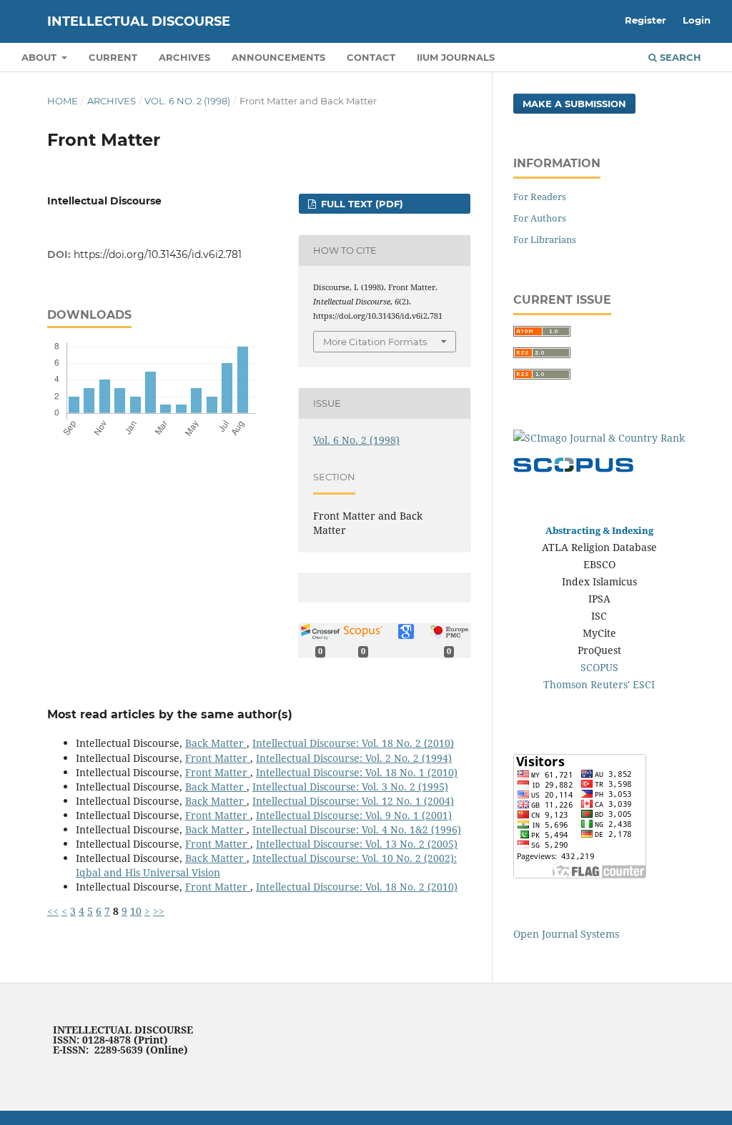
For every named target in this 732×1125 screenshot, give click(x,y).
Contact (371, 57)
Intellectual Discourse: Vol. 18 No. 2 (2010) (353, 743)
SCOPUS (599, 667)
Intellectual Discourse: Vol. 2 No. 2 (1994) (354, 758)
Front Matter (217, 758)
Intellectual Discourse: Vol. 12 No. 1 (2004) (353, 801)
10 (136, 911)
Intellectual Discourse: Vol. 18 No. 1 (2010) (357, 772)
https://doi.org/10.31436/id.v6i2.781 (158, 254)
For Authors (539, 218)
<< (53, 911)
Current (113, 57)
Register (645, 20)
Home (62, 100)
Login (697, 20)
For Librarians (544, 239)
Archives (184, 57)
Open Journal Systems (566, 934)
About (40, 57)
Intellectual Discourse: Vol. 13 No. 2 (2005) (357, 844)
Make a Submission (574, 103)
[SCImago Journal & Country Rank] (599, 438)
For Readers (539, 196)
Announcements (278, 57)
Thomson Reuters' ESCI (599, 684)
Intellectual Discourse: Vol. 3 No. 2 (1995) (350, 786)
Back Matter (216, 743)
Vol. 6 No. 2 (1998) (187, 100)
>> (158, 911)
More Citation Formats (375, 341)
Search (679, 57)
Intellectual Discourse (138, 21)
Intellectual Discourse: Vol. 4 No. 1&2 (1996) (356, 829)
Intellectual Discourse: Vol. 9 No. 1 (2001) (354, 815)
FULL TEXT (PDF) (360, 203)
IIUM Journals (456, 57)
